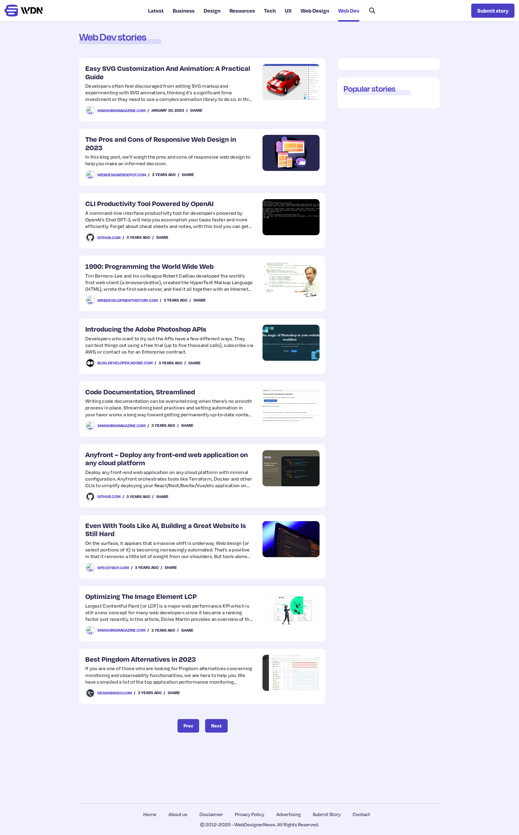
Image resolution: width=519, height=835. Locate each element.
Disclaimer (211, 814)
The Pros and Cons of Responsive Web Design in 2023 (160, 143)
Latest (156, 10)
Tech (270, 10)
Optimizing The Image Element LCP (141, 596)
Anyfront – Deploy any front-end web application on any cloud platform (166, 458)
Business (184, 10)
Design (212, 10)
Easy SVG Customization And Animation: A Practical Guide (167, 72)
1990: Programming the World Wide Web (149, 266)
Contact (361, 814)
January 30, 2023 (167, 110)
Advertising (288, 814)
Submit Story (327, 814)
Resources (242, 10)
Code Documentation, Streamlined (140, 391)
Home (149, 814)
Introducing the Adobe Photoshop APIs (145, 328)
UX (288, 10)
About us (177, 814)
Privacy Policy (249, 814)
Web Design (315, 10)
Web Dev (348, 10)
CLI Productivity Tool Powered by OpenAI (149, 203)
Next (216, 726)
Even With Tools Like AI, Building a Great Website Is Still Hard (165, 529)
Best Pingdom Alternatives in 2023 (140, 658)
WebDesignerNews (254, 824)
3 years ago (164, 174)
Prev (188, 726)
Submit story (492, 10)
